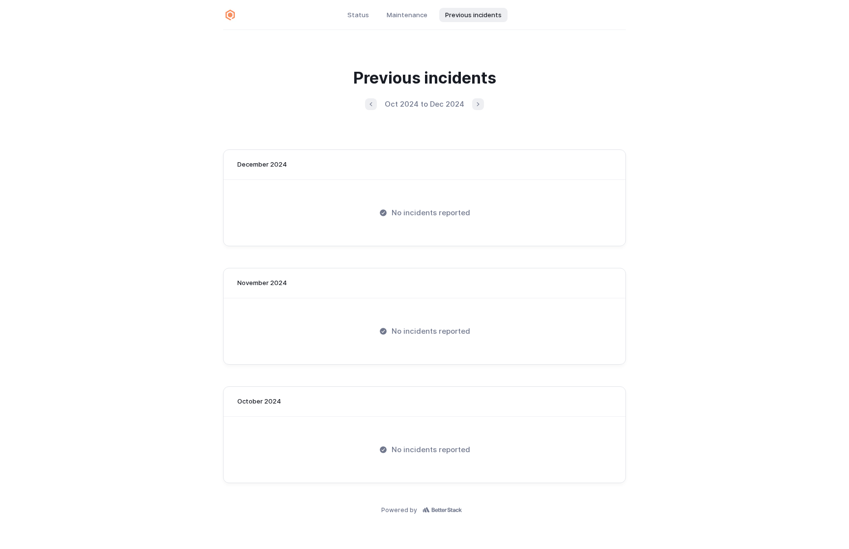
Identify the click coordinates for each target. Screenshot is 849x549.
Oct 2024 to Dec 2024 (424, 104)
